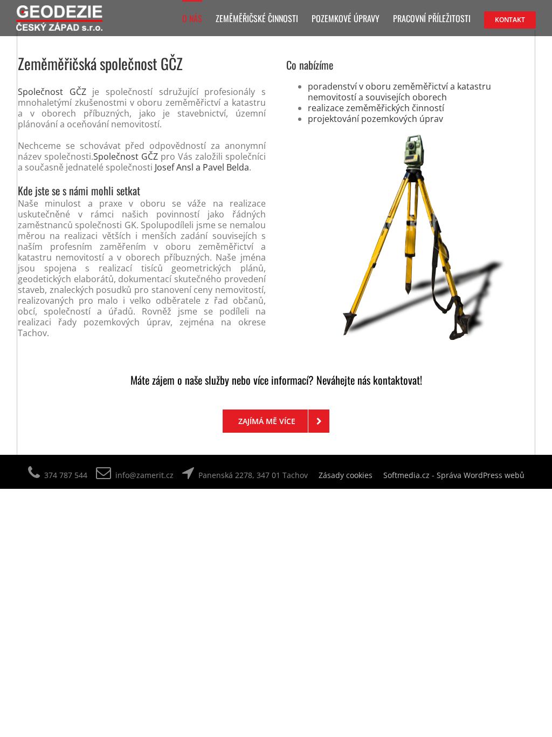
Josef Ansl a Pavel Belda (202, 167)
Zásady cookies (345, 475)
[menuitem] (199, 18)
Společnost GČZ (52, 92)
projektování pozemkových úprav (375, 119)
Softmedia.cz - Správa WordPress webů (454, 475)
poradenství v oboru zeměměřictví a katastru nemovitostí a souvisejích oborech (399, 91)
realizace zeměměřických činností (376, 108)
